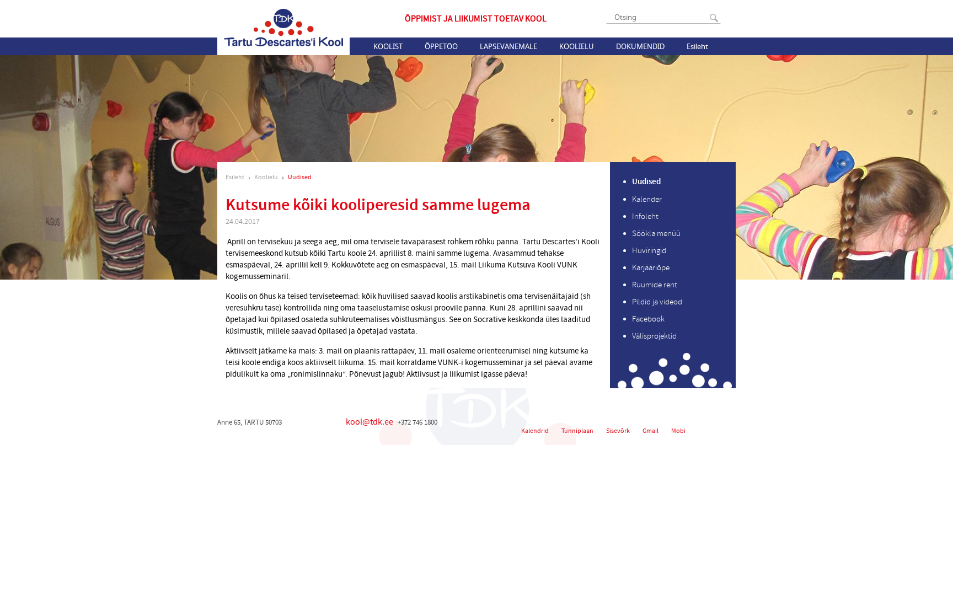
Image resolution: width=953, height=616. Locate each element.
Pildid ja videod (657, 302)
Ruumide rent (654, 285)
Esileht (697, 46)
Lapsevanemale (508, 46)
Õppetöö (441, 46)
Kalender (647, 199)
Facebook (648, 319)
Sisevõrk (618, 431)
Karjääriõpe (651, 268)
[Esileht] (283, 27)
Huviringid (649, 250)
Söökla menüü (656, 233)
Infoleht (645, 216)
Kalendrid (535, 431)
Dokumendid (640, 46)
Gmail (650, 431)
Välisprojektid (654, 336)
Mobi (678, 431)
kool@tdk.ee (369, 421)
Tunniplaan (577, 431)
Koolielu (576, 46)
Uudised (300, 177)
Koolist (388, 46)
